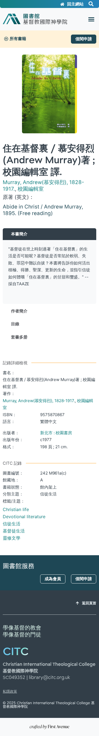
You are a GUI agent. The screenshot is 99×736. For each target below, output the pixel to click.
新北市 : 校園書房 (56, 432)
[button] (91, 19)
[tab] (49, 234)
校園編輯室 (31, 189)
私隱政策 (10, 691)
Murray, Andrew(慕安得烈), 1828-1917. (39, 400)
